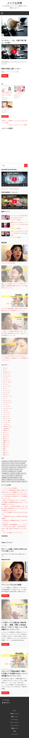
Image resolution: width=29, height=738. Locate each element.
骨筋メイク (6, 455)
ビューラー (24, 467)
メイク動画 (19, 471)
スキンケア (6, 394)
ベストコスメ (6, 412)
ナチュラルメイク (7, 402)
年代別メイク (10, 479)
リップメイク (6, 424)
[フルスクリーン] (26, 185)
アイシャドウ (6, 374)
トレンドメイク (7, 400)
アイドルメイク (7, 376)
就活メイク (6, 438)
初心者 (11, 477)
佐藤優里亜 (4, 477)
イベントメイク (7, 386)
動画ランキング (15, 713)
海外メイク (22, 479)
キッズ (4, 388)
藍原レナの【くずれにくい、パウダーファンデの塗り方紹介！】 (19, 224)
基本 (21, 477)
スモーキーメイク (7, 396)
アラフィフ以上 (7, 382)
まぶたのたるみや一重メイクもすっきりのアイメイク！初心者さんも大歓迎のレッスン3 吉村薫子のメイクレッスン (14, 496)
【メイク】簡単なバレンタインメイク (13, 532)
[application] (14, 179)
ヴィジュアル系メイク (10, 475)
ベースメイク (6, 414)
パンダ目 (19, 467)
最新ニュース (6, 442)
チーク (4, 398)
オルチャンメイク (5, 465)
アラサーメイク (7, 380)
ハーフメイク (6, 406)
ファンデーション (7, 408)
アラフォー (6, 384)
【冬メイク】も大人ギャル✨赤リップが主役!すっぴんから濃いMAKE (19, 233)
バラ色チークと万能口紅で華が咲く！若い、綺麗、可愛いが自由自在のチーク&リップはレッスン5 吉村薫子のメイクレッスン (14, 508)
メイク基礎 (17, 473)
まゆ (19, 461)
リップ (3, 475)
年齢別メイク (6, 440)
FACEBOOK (4, 536)
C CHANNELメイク (5, 461)
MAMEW (11, 461)
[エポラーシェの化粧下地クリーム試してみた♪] (6, 104)
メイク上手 (4, 471)
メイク (21, 469)
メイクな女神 (14, 3)
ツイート (3, 545)
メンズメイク (6, 422)
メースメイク (23, 473)
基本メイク (4, 479)
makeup (11, 38)
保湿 (8, 477)
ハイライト (6, 404)
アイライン (6, 378)
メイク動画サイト (5, 473)
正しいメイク (16, 479)
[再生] (3, 185)
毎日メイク (6, 444)
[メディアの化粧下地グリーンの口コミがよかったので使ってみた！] (19, 89)
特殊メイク (6, 446)
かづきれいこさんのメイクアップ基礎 (17, 124)
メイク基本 (12, 473)
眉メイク (5, 450)
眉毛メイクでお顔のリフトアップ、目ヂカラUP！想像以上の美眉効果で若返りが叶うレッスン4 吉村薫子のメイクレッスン (14, 502)
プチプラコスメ (5, 469)
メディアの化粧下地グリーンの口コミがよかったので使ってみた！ (19, 94)
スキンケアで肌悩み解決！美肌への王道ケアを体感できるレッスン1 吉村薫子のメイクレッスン (14, 673)
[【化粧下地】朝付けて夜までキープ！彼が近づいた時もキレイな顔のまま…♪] (6, 89)
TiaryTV (15, 461)
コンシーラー (6, 392)
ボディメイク (6, 416)
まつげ (4, 370)
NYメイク (5, 368)
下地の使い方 (5, 116)
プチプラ (5, 410)
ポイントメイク (7, 418)
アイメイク (12, 463)
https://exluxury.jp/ (14, 189)
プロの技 (11, 469)
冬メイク (5, 432)
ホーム (14, 710)
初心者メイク (16, 477)
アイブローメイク (5, 463)
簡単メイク (14, 481)
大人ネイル (6, 434)
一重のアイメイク (7, 426)
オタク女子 (23, 463)
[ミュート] (23, 185)
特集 (4, 448)
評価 (2, 72)
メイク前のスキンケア (11, 471)
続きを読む (4, 595)
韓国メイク (6, 452)
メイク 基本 (6, 420)
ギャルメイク (6, 390)
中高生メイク (6, 430)
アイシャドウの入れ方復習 (10, 488)
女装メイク (6, 436)
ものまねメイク (7, 372)
